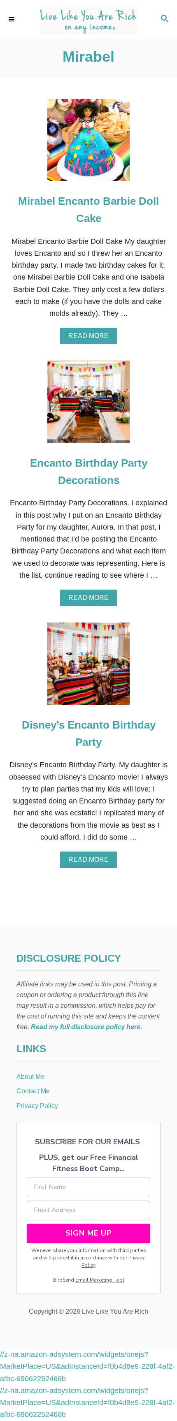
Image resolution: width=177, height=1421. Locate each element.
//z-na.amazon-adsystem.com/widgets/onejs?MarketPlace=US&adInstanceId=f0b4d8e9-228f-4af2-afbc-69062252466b (87, 1366)
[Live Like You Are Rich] (88, 19)
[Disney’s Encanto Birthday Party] (88, 667)
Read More (91, 338)
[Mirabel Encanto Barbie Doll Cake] (88, 143)
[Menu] (12, 19)
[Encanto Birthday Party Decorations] (88, 405)
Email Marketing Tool (99, 1280)
